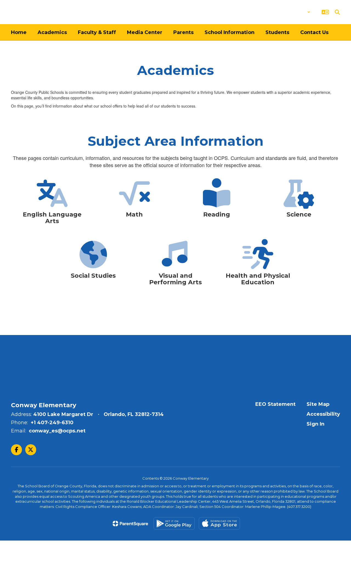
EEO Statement (275, 404)
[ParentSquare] (130, 523)
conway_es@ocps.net (57, 431)
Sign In (315, 424)
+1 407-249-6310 (52, 423)
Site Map (318, 404)
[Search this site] (337, 12)
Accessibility (323, 414)
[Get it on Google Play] (174, 523)
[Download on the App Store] (219, 523)
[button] (296, 12)
